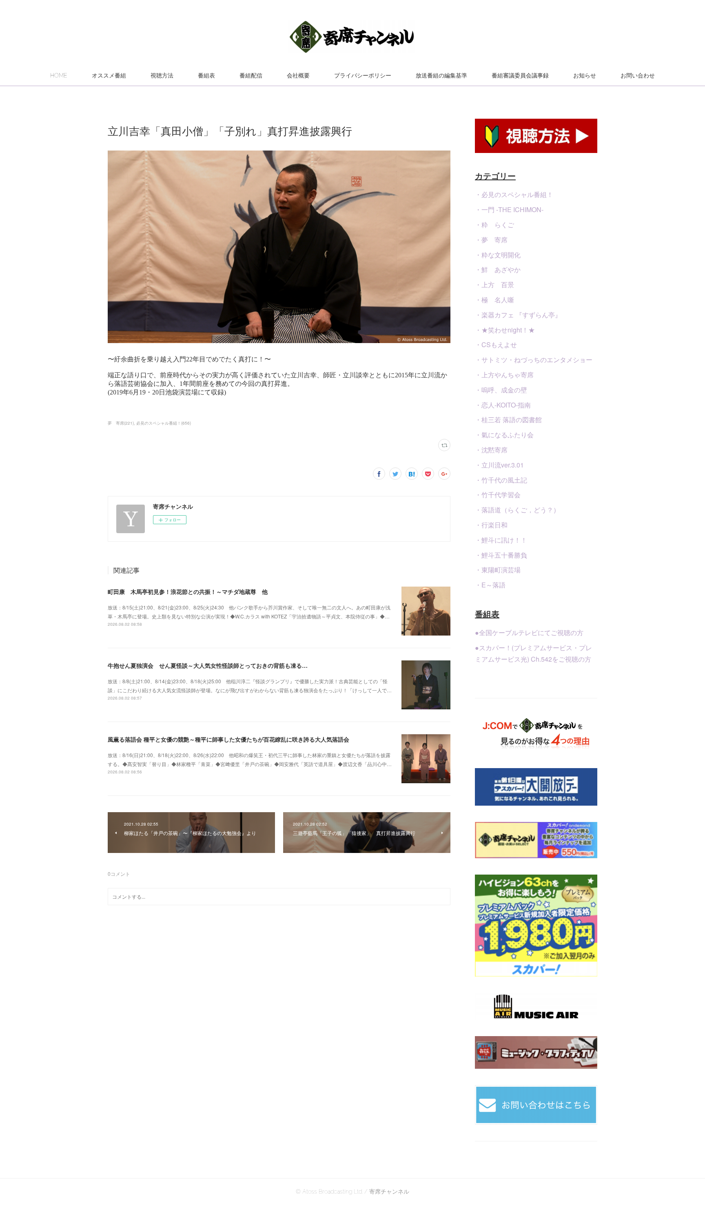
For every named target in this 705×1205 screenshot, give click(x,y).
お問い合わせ (638, 75)
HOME (58, 75)
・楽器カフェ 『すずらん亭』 (518, 314)
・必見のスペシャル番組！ (514, 194)
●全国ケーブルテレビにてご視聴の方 (529, 632)
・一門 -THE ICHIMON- (509, 209)
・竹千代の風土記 (501, 480)
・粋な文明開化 (498, 254)
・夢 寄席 (491, 239)
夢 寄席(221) (121, 423)
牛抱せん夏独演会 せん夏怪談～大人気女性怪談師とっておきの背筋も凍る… (208, 665)
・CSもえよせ (496, 344)
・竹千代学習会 (498, 494)
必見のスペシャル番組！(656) (163, 423)
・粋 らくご (494, 224)
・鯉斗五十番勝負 (501, 555)
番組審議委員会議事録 (520, 75)
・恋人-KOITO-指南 (503, 405)
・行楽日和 (491, 524)
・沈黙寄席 (491, 449)
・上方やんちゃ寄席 (504, 374)
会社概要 (298, 75)
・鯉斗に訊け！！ (501, 540)
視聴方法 (162, 75)
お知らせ (584, 75)
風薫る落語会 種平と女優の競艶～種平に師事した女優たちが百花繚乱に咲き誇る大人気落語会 (228, 739)
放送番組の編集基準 (441, 75)
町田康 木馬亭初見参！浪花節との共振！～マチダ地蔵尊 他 (188, 591)
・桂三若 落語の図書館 (508, 419)
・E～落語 (490, 584)
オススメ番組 (109, 75)
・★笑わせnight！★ (505, 329)
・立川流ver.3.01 (499, 465)
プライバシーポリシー (362, 75)
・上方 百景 (494, 284)
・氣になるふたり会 (504, 434)
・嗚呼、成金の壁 (501, 389)
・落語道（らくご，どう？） (517, 509)
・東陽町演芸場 (498, 569)
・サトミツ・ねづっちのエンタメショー (533, 359)
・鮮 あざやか (498, 269)
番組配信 (250, 75)
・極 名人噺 (494, 299)
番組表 (206, 75)
